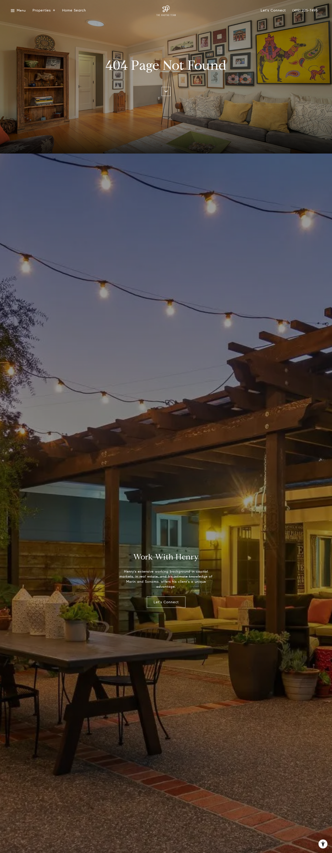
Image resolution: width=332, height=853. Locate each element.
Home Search (74, 10)
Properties (42, 10)
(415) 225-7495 (305, 10)
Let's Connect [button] (166, 602)
